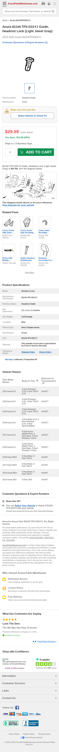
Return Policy (45, 352)
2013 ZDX (10, 540)
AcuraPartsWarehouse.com (14, 545)
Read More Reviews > (46, 641)
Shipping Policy (28, 352)
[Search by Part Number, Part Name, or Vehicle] (53, 11)
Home (5, 20)
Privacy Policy (44, 734)
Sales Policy (14, 734)
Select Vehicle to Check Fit (32, 115)
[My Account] (49, 3)
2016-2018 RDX (36, 538)
